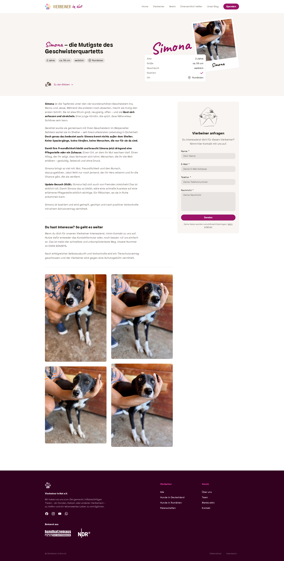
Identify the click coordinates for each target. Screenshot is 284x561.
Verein (205, 484)
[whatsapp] (66, 513)
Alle (162, 492)
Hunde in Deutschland (172, 497)
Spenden (231, 6)
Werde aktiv (208, 502)
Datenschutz (215, 553)
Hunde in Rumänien (171, 502)
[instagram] (53, 513)
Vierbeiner (166, 484)
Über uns (207, 492)
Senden (208, 217)
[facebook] (47, 513)
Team (205, 497)
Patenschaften (168, 508)
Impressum (231, 553)
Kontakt (206, 508)
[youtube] (60, 513)
